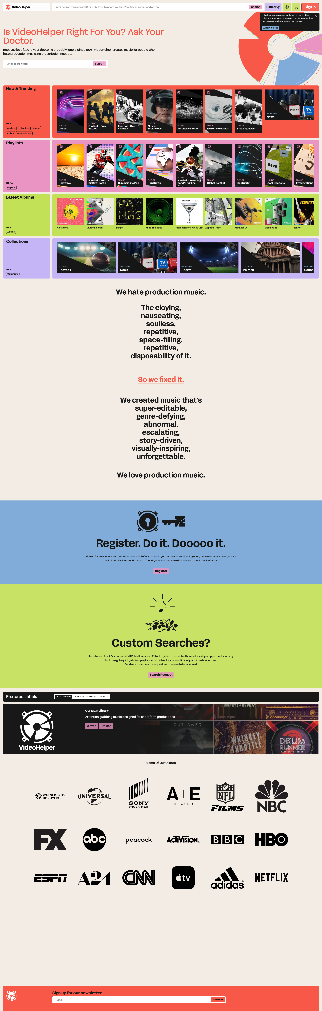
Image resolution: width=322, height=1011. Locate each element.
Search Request (161, 675)
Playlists (11, 187)
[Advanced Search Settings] (287, 7)
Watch (91, 726)
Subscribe (218, 999)
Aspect (91, 696)
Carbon (103, 696)
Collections (12, 273)
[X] (315, 15)
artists (10, 133)
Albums (11, 231)
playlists (11, 128)
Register (161, 571)
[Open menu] (46, 7)
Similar (271, 7)
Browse (105, 726)
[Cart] (296, 7)
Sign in (310, 7)
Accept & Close (270, 27)
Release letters (24, 133)
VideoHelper (63, 696)
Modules (78, 696)
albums (36, 128)
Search (255, 7)
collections (24, 128)
